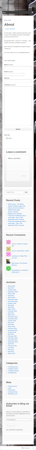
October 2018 (12, 303)
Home (5, 20)
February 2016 (12, 328)
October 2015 (12, 332)
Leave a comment (10, 29)
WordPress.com (12, 394)
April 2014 (11, 343)
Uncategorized (12, 372)
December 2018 (12, 299)
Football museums (13, 370)
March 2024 (11, 286)
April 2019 (11, 295)
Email (8, 71)
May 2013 (11, 349)
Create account (12, 386)
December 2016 (12, 317)
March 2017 (11, 315)
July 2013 (11, 347)
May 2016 (11, 322)
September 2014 (13, 342)
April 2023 (11, 288)
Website (6, 78)
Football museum (13, 369)
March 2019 (11, 297)
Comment (10, 85)
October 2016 (12, 320)
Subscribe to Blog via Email (17, 404)
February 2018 (12, 311)
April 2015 (11, 334)
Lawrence (14, 256)
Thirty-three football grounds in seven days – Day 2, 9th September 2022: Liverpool (17, 223)
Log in (10, 388)
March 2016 (11, 326)
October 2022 (12, 290)
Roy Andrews (15, 270)
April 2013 (11, 351)
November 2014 (12, 340)
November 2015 (12, 330)
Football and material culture (18, 5)
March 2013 (11, 353)
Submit (18, 129)
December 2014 (12, 338)
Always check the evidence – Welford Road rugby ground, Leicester (16, 209)
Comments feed (12, 392)
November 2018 (12, 301)
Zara (13, 251)
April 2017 (11, 313)
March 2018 (11, 309)
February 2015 (12, 336)
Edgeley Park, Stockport (15, 213)
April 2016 (11, 324)
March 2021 (11, 293)
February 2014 (12, 345)
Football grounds (13, 367)
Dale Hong (15, 263)
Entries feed (11, 390)
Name (8, 64)
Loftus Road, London (23, 251)
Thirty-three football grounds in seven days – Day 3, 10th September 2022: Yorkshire (17, 217)
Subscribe (11, 424)
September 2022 (13, 292)
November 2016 (12, 318)
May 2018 (11, 305)
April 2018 (11, 307)
